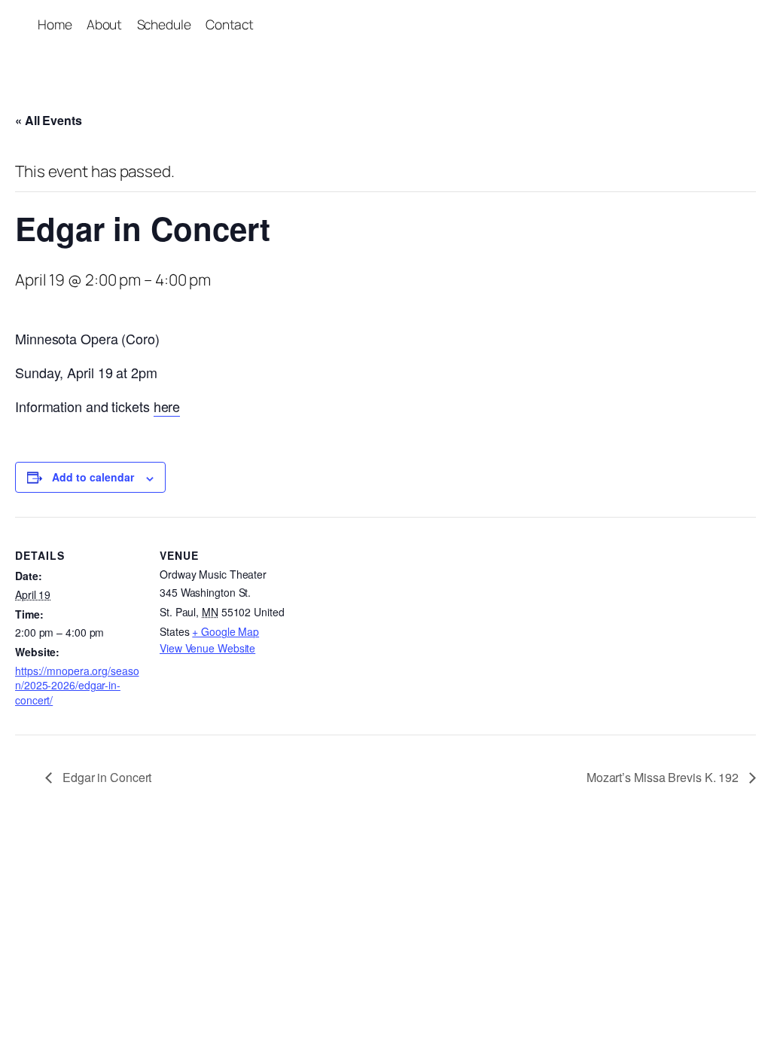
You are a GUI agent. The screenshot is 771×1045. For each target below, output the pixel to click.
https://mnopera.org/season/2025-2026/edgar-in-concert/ (77, 685)
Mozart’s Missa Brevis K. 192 (664, 777)
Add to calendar (93, 476)
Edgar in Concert (105, 777)
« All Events (48, 120)
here (167, 406)
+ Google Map (225, 631)
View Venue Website (207, 647)
